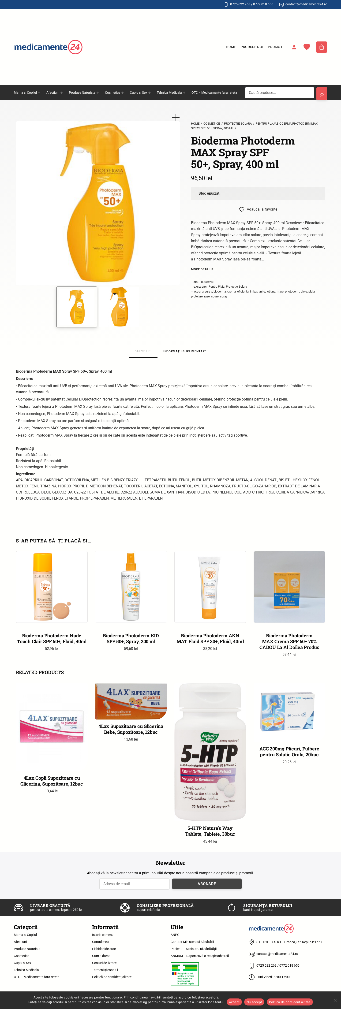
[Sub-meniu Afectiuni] (61, 93)
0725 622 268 (240, 4)
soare (215, 296)
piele (304, 291)
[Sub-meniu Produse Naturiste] (98, 93)
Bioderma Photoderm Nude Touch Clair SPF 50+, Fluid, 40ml (51, 638)
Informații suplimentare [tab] (184, 351)
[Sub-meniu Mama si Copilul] (39, 93)
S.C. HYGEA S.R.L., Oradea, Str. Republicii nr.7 (289, 942)
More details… (203, 269)
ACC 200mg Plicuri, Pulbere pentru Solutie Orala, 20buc (289, 751)
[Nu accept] (335, 1000)
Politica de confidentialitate (289, 1002)
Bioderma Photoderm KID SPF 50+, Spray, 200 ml (131, 638)
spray (223, 296)
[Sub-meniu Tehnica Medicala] (184, 93)
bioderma (220, 291)
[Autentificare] (294, 47)
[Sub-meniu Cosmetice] (122, 93)
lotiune (270, 291)
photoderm (292, 291)
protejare (197, 296)
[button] (176, 117)
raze (207, 296)
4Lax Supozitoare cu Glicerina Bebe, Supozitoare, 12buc (130, 729)
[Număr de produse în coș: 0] (321, 47)
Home (231, 47)
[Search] (321, 93)
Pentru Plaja (217, 286)
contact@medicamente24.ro (306, 4)
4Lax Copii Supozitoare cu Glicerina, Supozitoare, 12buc (51, 781)
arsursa (207, 291)
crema (231, 291)
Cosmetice (211, 123)
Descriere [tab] (143, 351)
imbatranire (257, 291)
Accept (234, 1002)
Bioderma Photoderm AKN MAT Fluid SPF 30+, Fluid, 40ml (210, 638)
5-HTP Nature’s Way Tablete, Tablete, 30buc (210, 831)
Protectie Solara (238, 123)
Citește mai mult (51, 615)
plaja (311, 291)
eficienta (243, 291)
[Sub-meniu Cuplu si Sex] (149, 93)
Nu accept (254, 1002)
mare (280, 291)
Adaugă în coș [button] (210, 615)
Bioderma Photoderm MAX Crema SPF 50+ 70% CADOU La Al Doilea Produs (289, 641)
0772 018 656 (263, 4)
